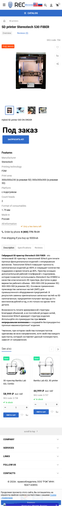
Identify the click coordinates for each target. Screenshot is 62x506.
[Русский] (40, 5)
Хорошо (31, 502)
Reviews (39, 247)
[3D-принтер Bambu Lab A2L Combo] (16, 367)
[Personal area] (51, 4)
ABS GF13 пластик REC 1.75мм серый (33, 494)
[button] (58, 349)
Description (8, 247)
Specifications (24, 247)
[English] (35, 5)
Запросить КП (16, 139)
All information (9, 223)
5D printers (13, 21)
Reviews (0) (22, 33)
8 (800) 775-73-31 (30, 232)
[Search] (45, 4)
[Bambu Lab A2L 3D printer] (46, 367)
